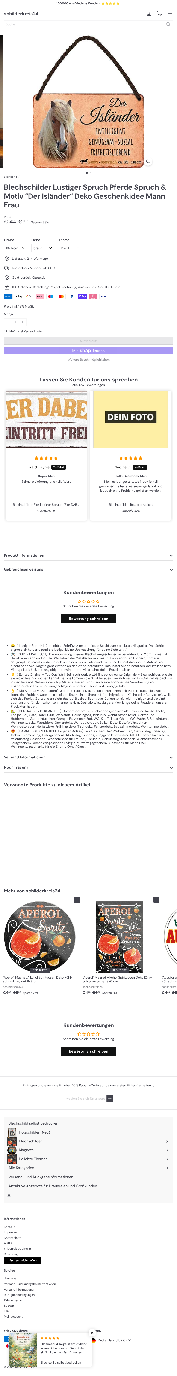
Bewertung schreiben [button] (88, 618)
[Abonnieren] (109, 1098)
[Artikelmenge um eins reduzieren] (8, 322)
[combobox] (88, 24)
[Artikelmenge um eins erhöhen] (23, 322)
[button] (92, 1332)
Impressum (12, 1232)
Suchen (9, 1306)
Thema (64, 240)
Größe (9, 240)
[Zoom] (148, 161)
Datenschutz (12, 1238)
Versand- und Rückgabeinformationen (30, 1284)
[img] (46, 458)
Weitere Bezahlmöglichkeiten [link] (89, 360)
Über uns (10, 1278)
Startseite (10, 176)
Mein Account (13, 1316)
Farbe (35, 240)
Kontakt (9, 1227)
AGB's (8, 1243)
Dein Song (11, 1254)
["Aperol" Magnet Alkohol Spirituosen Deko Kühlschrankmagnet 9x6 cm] (119, 947)
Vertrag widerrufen (23, 1260)
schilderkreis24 (21, 13)
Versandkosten (33, 331)
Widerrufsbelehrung (17, 1249)
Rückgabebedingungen (19, 1295)
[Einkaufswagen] (159, 13)
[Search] (168, 24)
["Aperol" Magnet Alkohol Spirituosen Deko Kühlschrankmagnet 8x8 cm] (40, 947)
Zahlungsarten (13, 1300)
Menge (9, 314)
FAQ (6, 1311)
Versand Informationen (19, 1289)
